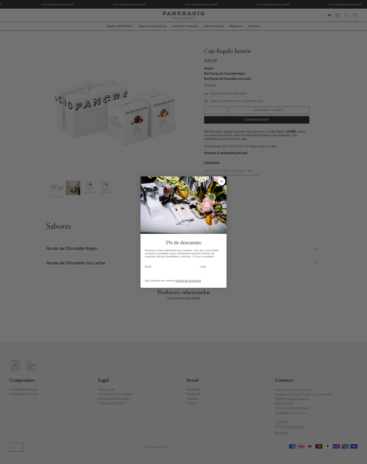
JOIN (203, 266)
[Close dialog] (221, 181)
